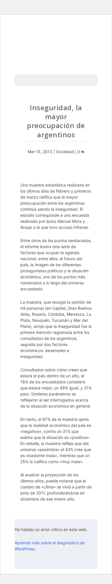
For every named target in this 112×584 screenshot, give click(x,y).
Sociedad (65, 151)
